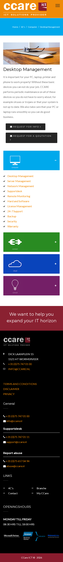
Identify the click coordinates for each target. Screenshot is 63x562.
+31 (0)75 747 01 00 (20, 364)
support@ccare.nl (16, 441)
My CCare (43, 493)
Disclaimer (11, 388)
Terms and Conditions (20, 383)
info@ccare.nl (19, 369)
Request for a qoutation (31, 136)
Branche (41, 488)
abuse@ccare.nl (15, 466)
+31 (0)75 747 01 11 (17, 436)
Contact (13, 493)
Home (15, 27)
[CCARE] (25, 8)
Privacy (8, 394)
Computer (32, 27)
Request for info (26, 126)
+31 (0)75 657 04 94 (17, 461)
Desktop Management (50, 27)
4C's (23, 27)
